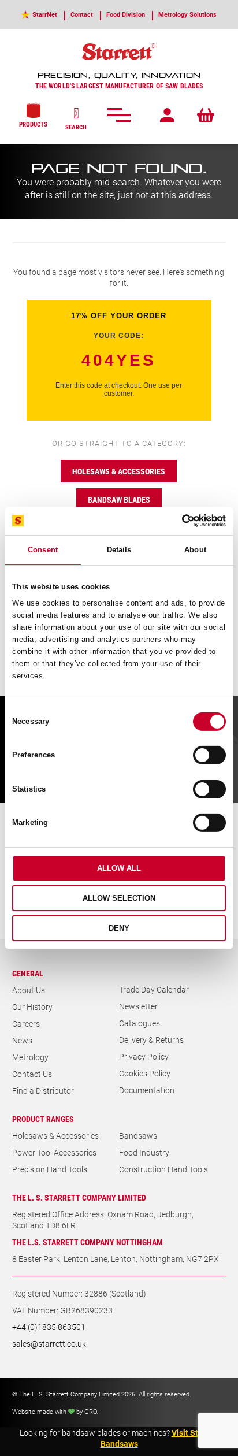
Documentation (146, 1089)
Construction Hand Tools (163, 1169)
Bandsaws (138, 1135)
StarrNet (44, 14)
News (22, 1040)
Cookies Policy (144, 1073)
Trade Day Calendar (154, 989)
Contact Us (32, 1073)
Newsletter (138, 1006)
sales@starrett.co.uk (49, 1343)
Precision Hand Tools (49, 1169)
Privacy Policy (144, 1056)
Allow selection (119, 898)
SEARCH (76, 126)
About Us (28, 990)
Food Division (125, 14)
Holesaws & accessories (118, 471)
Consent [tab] (43, 549)
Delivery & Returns (151, 1039)
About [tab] (195, 549)
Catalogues (139, 1022)
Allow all (119, 868)
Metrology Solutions (187, 14)
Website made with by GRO (54, 1411)
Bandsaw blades (119, 499)
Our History (32, 1006)
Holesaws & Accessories (55, 1135)
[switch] (209, 755)
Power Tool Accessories (54, 1152)
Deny (119, 928)
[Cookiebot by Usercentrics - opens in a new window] (175, 520)
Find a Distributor (43, 1090)
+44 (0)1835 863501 (48, 1326)
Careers (26, 1023)
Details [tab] (119, 549)
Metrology (30, 1057)
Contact (81, 14)
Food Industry (144, 1152)
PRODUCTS (33, 124)
